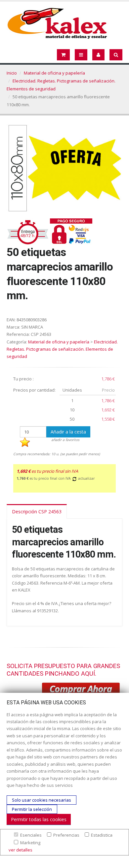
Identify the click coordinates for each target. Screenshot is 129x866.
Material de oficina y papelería (54, 73)
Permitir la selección (32, 809)
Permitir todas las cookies (38, 819)
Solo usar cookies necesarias (41, 800)
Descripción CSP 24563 (37, 511)
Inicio (12, 73)
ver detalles (20, 850)
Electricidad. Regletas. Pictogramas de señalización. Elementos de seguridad (62, 349)
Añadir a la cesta (68, 432)
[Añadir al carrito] (81, 690)
